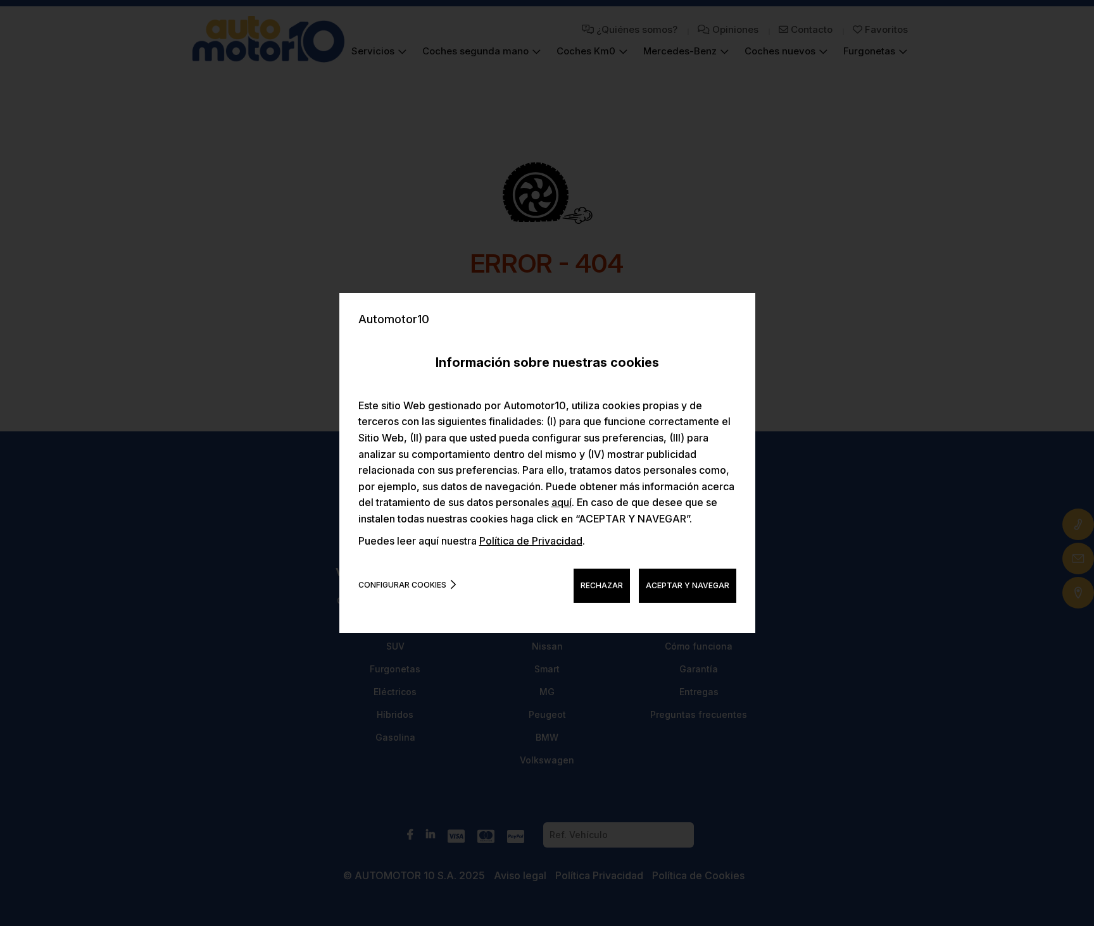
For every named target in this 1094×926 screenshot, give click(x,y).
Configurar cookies (402, 585)
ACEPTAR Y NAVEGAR (687, 585)
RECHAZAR (602, 585)
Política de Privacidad (530, 540)
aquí (561, 502)
